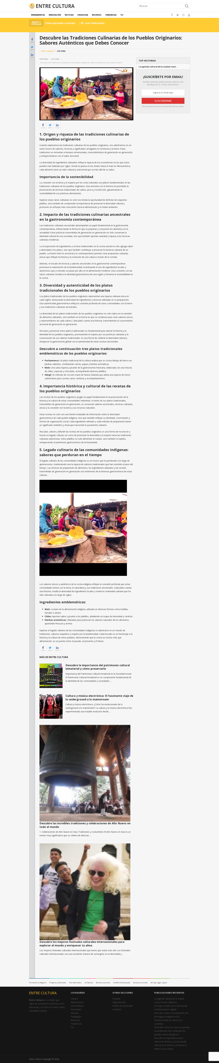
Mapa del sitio (119, 1002)
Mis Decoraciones (103, 982)
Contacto (116, 1009)
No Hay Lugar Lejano (159, 982)
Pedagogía (82, 15)
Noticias (69, 15)
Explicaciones (77, 1002)
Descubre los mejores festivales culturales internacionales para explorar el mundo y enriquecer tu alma (81, 943)
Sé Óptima (89, 982)
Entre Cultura (47, 51)
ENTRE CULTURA (43, 992)
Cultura (61, 51)
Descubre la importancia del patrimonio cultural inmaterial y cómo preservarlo (98, 666)
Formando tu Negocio (37, 982)
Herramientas (38, 15)
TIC (121, 15)
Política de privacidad (122, 1005)
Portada (43, 59)
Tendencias (111, 15)
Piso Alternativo (75, 982)
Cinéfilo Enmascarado (121, 982)
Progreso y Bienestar (57, 982)
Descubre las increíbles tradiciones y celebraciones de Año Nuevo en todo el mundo (85, 824)
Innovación (55, 15)
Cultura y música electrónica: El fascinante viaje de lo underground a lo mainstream (99, 697)
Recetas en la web (140, 982)
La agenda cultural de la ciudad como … (158, 66)
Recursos (96, 15)
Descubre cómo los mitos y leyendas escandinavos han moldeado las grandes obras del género (172, 1031)
